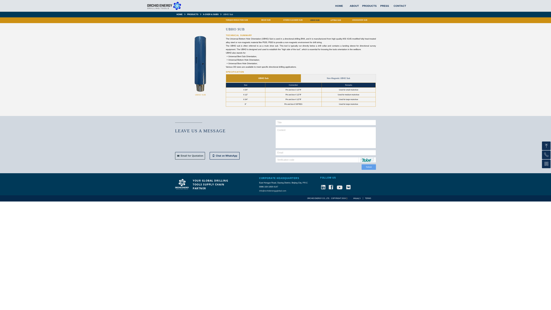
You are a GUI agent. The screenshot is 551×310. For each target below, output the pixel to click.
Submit (369, 167)
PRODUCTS (192, 14)
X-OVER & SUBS (211, 14)
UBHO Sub (263, 78)
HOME (179, 14)
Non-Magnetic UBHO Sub (338, 78)
